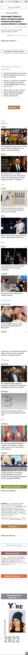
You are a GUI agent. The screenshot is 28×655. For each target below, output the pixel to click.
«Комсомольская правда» (18, 27)
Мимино (4, 392)
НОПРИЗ (4, 453)
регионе (8, 519)
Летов (3, 189)
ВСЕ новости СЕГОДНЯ (14, 7)
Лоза (3, 216)
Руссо (3, 154)
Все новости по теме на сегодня (14, 51)
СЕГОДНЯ (19, 563)
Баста (3, 246)
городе (3, 519)
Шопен (4, 332)
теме (19, 518)
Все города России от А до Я (14, 545)
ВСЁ (21, 561)
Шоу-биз (3, 557)
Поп (2, 13)
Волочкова (5, 304)
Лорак (3, 127)
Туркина (4, 424)
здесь (23, 519)
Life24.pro (3, 506)
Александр (11, 13)
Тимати (4, 274)
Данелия (4, 364)
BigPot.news (11, 506)
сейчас (20, 514)
